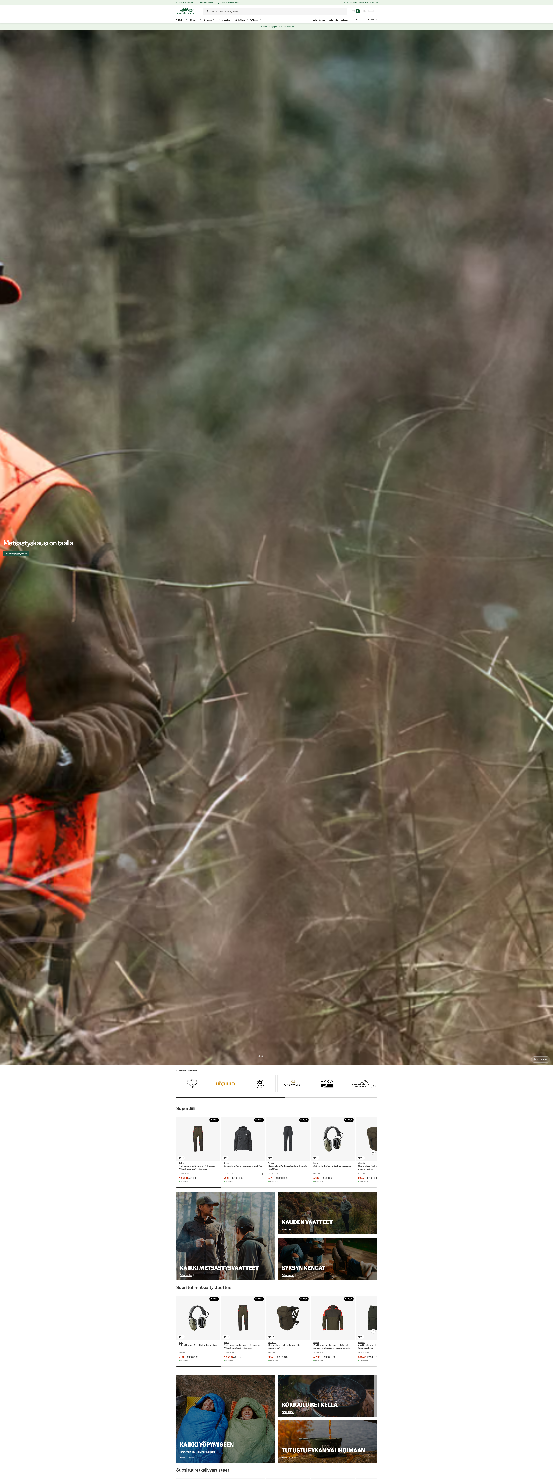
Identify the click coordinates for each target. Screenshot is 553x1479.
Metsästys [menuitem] (225, 20)
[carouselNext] (373, 1086)
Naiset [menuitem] (195, 20)
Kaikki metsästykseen (16, 553)
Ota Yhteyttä (373, 20)
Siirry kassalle (369, 11)
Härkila (181, 1163)
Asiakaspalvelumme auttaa (368, 2)
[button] (268, 1056)
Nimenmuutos (361, 20)
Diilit (315, 20)
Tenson (226, 1163)
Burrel (315, 1163)
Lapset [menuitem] (209, 20)
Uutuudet (345, 20)
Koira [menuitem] (255, 20)
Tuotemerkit (333, 20)
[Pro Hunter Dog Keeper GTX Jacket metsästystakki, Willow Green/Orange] (333, 1318)
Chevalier (361, 1163)
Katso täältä (186, 1274)
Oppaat (322, 20)
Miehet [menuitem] (181, 20)
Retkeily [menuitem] (241, 20)
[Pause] (290, 1056)
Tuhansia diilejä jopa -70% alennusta (276, 26)
